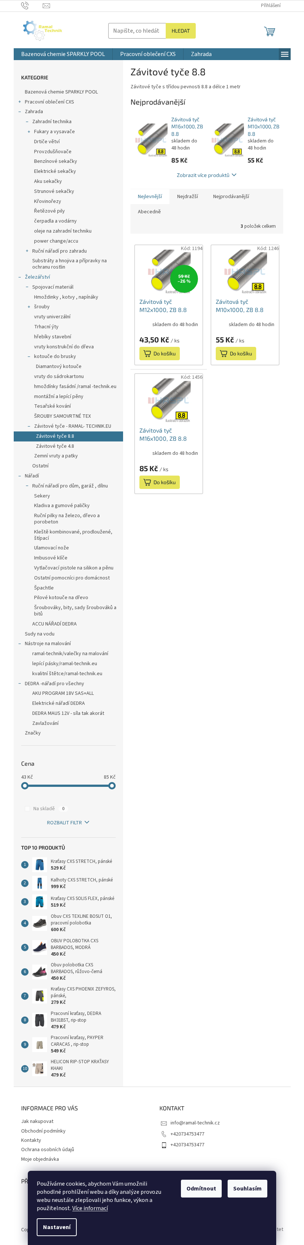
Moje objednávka (40, 1159)
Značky (33, 733)
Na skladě (49, 808)
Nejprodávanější (231, 196)
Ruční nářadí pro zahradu (59, 251)
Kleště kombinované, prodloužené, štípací (73, 535)
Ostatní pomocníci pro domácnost (72, 578)
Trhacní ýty (46, 327)
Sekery (42, 496)
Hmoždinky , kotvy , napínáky (66, 297)
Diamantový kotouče (59, 366)
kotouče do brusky (55, 356)
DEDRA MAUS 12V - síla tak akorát (68, 713)
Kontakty (31, 1140)
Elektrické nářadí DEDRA (58, 703)
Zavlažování (45, 723)
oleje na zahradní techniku (63, 231)
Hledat (181, 30)
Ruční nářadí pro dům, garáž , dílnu (70, 486)
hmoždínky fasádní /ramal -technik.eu (75, 386)
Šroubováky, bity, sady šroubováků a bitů (75, 611)
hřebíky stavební (52, 337)
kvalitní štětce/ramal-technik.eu (67, 673)
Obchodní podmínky (43, 1131)
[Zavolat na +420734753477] (32, 5)
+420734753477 (187, 1134)
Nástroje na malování (48, 643)
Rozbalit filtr (64, 823)
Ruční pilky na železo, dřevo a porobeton (67, 519)
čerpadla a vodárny (55, 221)
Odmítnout (201, 1189)
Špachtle (44, 588)
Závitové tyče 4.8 (55, 446)
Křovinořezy (47, 201)
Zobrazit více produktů (203, 175)
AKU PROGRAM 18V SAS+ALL (63, 693)
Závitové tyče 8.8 (55, 436)
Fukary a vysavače (54, 131)
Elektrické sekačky (55, 171)
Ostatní (40, 466)
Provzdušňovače (53, 151)
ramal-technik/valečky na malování (70, 653)
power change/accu (56, 241)
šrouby (42, 307)
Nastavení (56, 1227)
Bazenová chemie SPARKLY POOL (61, 92)
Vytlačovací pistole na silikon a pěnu (73, 568)
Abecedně (149, 212)
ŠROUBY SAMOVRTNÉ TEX (62, 416)
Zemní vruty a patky (56, 456)
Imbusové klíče (50, 558)
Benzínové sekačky (55, 161)
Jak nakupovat (37, 1121)
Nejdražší (187, 196)
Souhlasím (247, 1189)
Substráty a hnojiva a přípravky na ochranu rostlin (69, 264)
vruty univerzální (52, 317)
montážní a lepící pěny (58, 396)
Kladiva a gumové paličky (62, 505)
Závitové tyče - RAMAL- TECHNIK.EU (72, 426)
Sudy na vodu (39, 634)
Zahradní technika (52, 121)
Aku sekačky (48, 181)
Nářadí (32, 476)
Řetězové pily (49, 211)
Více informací (90, 1208)
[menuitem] (63, 54)
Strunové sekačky (54, 191)
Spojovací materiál (52, 287)
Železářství (37, 277)
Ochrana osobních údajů (47, 1149)
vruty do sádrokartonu (59, 376)
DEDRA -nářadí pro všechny (54, 683)
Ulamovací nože (51, 548)
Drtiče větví (47, 141)
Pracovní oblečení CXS (49, 102)
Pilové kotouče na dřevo (61, 597)
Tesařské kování (52, 406)
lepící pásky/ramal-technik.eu (64, 663)
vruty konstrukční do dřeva (64, 347)
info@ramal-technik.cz (195, 1123)
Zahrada (34, 111)
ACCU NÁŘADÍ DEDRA (54, 624)
